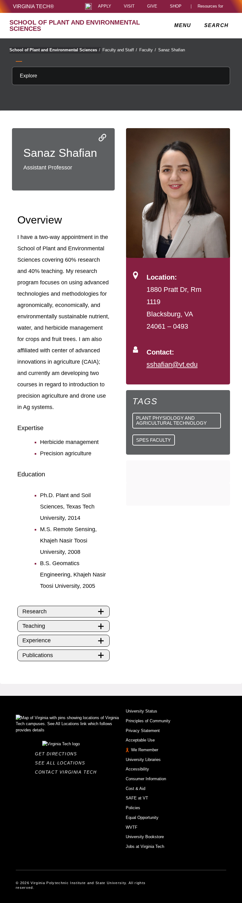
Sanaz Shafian (171, 50)
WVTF (131, 827)
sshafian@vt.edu (172, 364)
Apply (104, 6)
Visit (129, 6)
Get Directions (58, 754)
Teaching (33, 626)
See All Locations (62, 763)
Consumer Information (146, 778)
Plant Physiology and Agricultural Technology (171, 420)
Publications (37, 655)
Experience (36, 640)
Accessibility (137, 769)
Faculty (147, 50)
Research (34, 611)
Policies (133, 807)
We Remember (144, 749)
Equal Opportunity (142, 817)
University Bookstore (145, 836)
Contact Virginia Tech (67, 772)
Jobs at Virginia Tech (145, 846)
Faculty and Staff (119, 50)
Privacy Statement (143, 730)
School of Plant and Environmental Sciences (54, 50)
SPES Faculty (153, 440)
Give (152, 6)
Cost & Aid (135, 788)
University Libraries (143, 759)
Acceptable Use (140, 740)
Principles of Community (148, 720)
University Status (141, 711)
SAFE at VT (137, 798)
